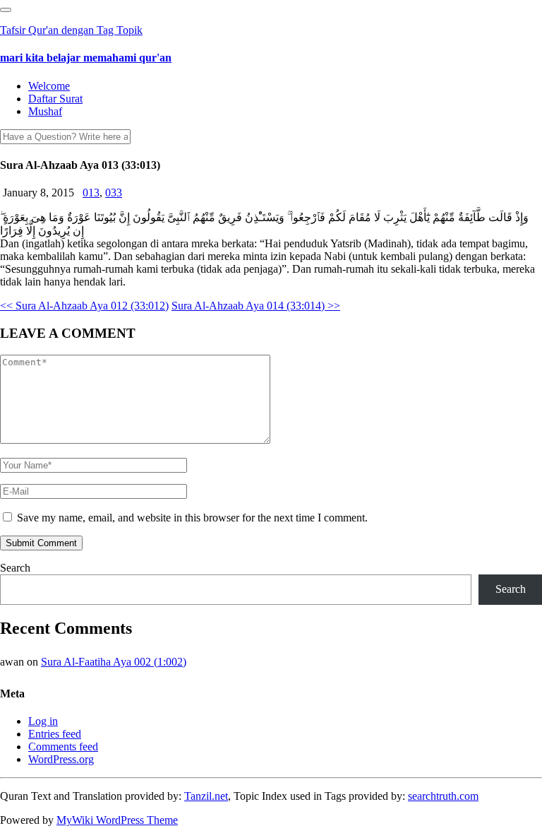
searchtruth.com (443, 796)
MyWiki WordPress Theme (117, 820)
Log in (43, 721)
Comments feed (63, 746)
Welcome (49, 86)
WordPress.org (61, 759)
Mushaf (45, 111)
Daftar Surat (55, 99)
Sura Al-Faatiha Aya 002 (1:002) (113, 662)
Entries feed (54, 734)
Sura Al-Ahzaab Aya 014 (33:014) (255, 306)
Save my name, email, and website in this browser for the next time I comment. (192, 518)
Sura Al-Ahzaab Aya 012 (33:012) (84, 306)
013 (91, 193)
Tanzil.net (206, 796)
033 (113, 193)
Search (15, 568)
